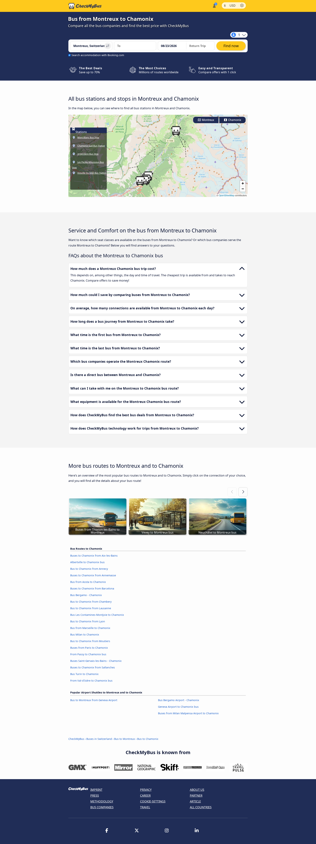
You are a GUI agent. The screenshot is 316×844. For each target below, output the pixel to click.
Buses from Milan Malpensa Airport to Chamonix (188, 713)
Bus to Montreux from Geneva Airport (93, 700)
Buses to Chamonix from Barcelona (92, 588)
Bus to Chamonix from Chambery (91, 601)
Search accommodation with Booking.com (98, 55)
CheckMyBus (76, 739)
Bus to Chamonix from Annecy (89, 568)
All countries (201, 807)
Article (195, 801)
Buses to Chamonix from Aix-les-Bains (94, 555)
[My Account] (214, 6)
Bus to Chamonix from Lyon (87, 621)
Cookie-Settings (152, 801)
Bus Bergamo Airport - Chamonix (178, 700)
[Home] (85, 6)
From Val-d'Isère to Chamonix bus (91, 680)
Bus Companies (102, 807)
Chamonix (234, 120)
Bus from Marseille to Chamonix (90, 628)
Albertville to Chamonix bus (87, 562)
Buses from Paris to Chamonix (89, 647)
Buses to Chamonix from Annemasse (93, 575)
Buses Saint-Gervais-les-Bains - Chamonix (96, 661)
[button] (176, 130)
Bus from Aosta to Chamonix (88, 582)
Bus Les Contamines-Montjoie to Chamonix (97, 615)
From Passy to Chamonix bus (88, 654)
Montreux (207, 120)
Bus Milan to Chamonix (84, 634)
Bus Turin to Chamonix (84, 674)
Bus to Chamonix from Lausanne (90, 608)
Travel (145, 807)
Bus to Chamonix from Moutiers (90, 641)
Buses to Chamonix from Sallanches (92, 667)
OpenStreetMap (226, 195)
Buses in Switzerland (99, 739)
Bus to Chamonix (147, 739)
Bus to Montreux (124, 739)
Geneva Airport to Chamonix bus (178, 706)
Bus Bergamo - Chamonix (86, 595)
